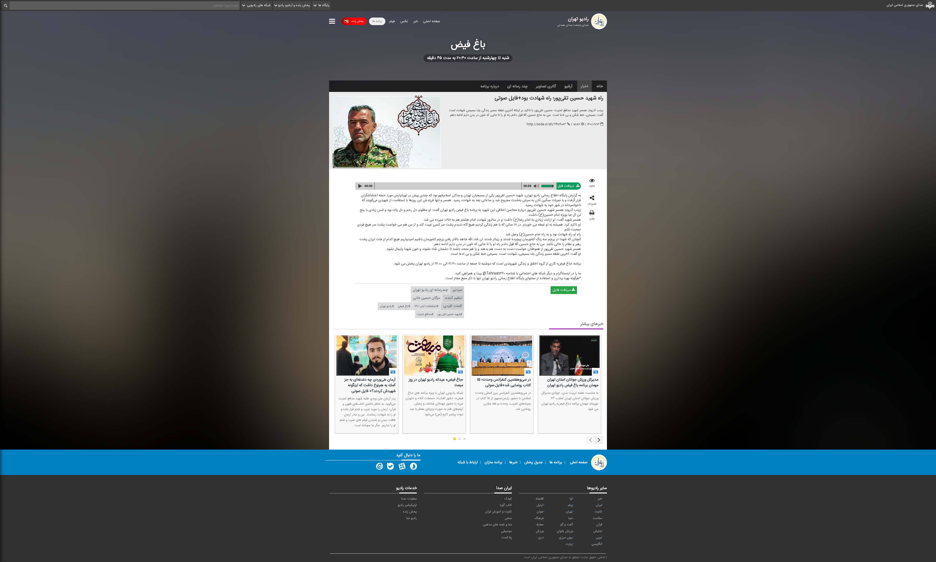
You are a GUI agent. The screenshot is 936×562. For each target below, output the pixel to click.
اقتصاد (540, 499)
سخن (508, 518)
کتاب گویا (506, 505)
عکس (404, 21)
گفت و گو (566, 524)
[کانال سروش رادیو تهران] (413, 467)
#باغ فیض (404, 306)
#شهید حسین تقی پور (450, 314)
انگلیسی (597, 544)
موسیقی (506, 531)
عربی (599, 537)
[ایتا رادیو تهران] (379, 467)
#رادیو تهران (387, 306)
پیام (570, 505)
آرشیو (568, 86)
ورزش (540, 531)
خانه (599, 86)
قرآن (599, 524)
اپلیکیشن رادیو (407, 505)
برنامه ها (377, 21)
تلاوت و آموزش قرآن (498, 511)
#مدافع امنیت (425, 314)
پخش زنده (357, 21)
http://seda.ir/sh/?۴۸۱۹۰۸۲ (546, 124)
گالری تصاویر (546, 86)
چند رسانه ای (517, 86)
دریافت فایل (566, 186)
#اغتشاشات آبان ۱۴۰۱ (426, 306)
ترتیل (540, 505)
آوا (571, 499)
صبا (570, 518)
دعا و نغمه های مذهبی (497, 524)
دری (541, 537)
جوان (540, 511)
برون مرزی (566, 537)
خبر (415, 21)
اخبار (584, 86)
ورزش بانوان (565, 531)
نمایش (597, 531)
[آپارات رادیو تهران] (402, 467)
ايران (599, 505)
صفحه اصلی (431, 21)
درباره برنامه (489, 86)
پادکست (506, 537)
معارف (540, 524)
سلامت (597, 518)
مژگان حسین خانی (426, 298)
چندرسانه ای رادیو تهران (430, 290)
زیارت (569, 544)
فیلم (392, 21)
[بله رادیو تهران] (390, 467)
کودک (508, 499)
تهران (569, 511)
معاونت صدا (409, 499)
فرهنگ (539, 518)
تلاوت (598, 511)
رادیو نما (411, 518)
